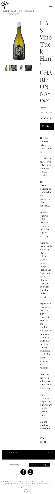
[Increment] (51, 112)
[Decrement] (42, 112)
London (45, 452)
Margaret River (51, 452)
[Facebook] (23, 472)
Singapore (5, 452)
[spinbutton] (46, 112)
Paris (25, 452)
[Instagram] (30, 472)
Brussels (31, 452)
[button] (51, 5)
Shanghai (18, 452)
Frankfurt (11, 452)
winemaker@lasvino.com (27, 492)
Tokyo (38, 452)
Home (6, 10)
